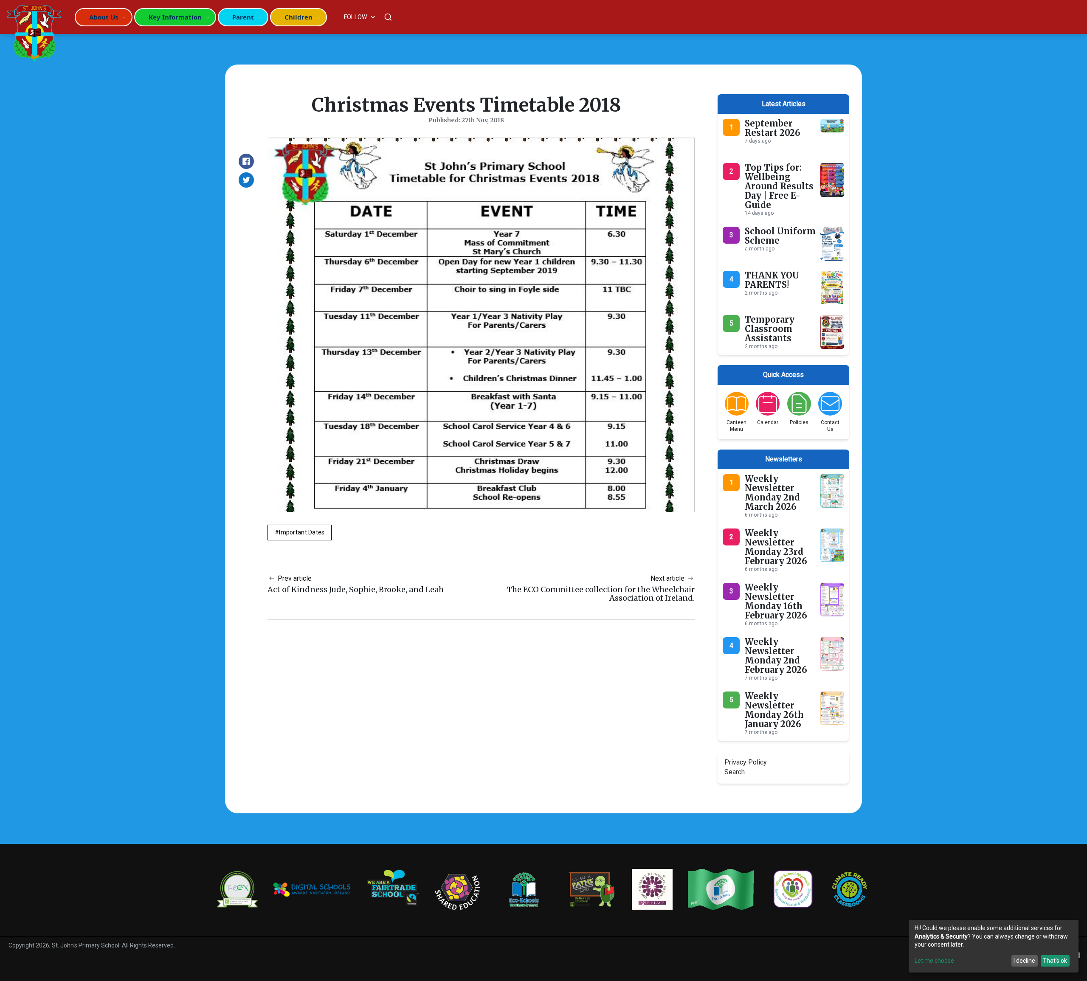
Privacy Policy (745, 762)
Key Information (175, 17)
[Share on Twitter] (246, 180)
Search (734, 772)
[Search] (388, 17)
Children (298, 17)
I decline (1024, 960)
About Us (103, 17)
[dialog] (994, 946)
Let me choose (934, 960)
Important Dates (301, 532)
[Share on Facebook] (246, 161)
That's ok (1055, 960)
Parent (243, 17)
